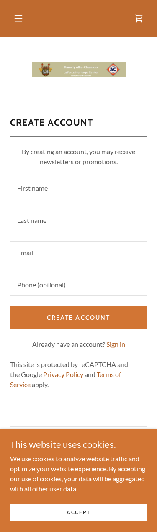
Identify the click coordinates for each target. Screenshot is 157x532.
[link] (138, 18)
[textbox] (78, 188)
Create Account (78, 317)
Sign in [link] (115, 344)
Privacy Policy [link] (63, 374)
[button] (18, 18)
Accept (78, 512)
